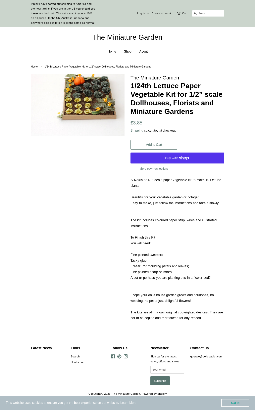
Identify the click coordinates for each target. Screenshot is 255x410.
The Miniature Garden (127, 37)
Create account (161, 13)
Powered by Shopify (154, 393)
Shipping (136, 130)
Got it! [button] (235, 402)
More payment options (154, 168)
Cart (184, 13)
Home (112, 51)
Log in (141, 13)
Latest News (41, 348)
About (143, 51)
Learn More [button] (128, 402)
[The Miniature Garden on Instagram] (126, 357)
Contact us (77, 362)
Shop (127, 51)
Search (75, 356)
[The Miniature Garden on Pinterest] (119, 357)
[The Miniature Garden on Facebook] (113, 357)
